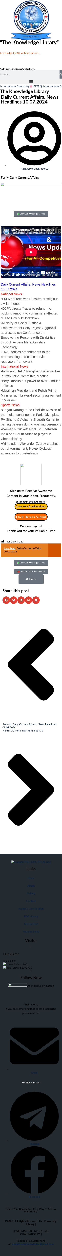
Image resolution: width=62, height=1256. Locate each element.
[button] (31, 81)
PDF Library (31, 916)
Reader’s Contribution (31, 908)
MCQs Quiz (31, 924)
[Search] (61, 74)
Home (31, 878)
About (31, 885)
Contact (31, 901)
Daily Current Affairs (24, 177)
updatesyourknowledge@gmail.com (33, 1244)
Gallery (31, 893)
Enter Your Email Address (31, 501)
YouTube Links (31, 931)
